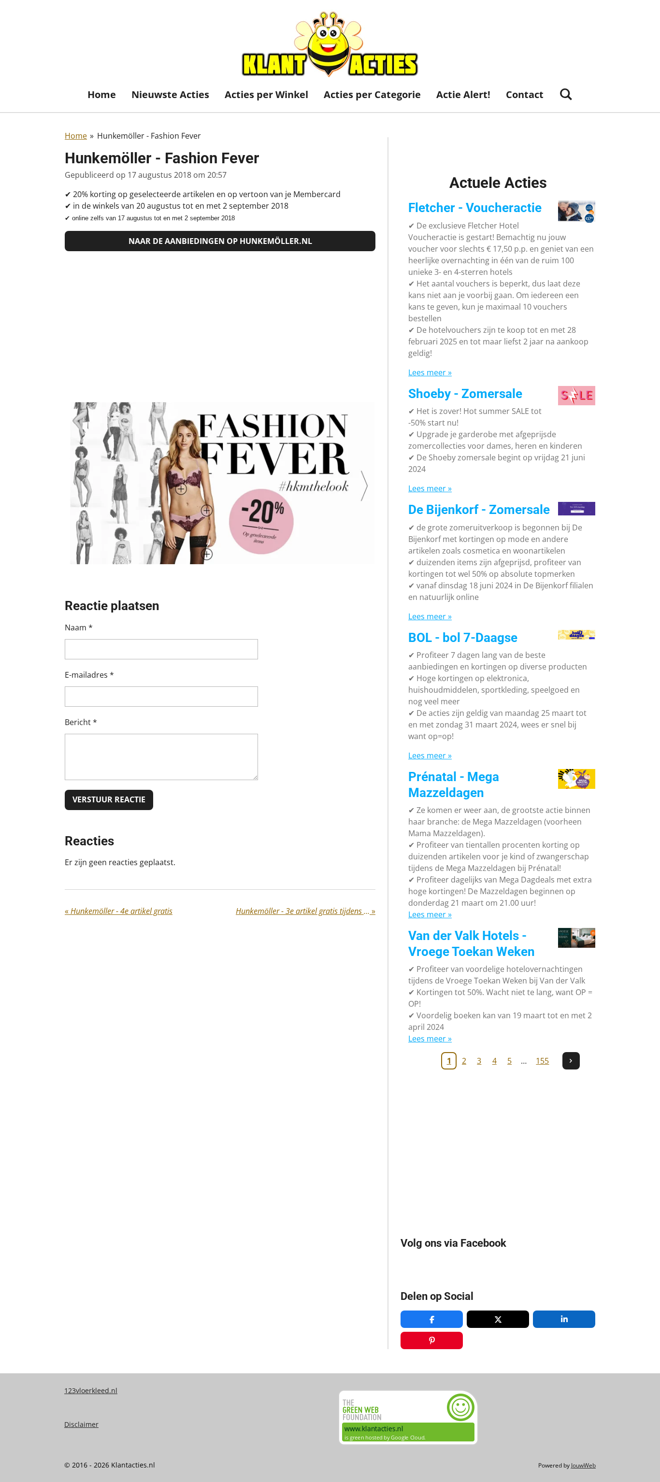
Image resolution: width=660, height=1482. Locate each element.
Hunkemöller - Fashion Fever (149, 135)
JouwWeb (583, 1465)
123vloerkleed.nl (90, 1390)
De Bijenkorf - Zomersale (479, 509)
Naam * (79, 627)
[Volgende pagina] (571, 1060)
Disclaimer (81, 1424)
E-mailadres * (89, 675)
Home (76, 135)
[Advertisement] (220, 326)
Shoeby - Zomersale (465, 393)
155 (542, 1060)
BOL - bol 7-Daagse (462, 637)
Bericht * (81, 722)
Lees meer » (430, 372)
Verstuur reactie (108, 799)
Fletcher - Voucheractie (475, 207)
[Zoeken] (565, 94)
